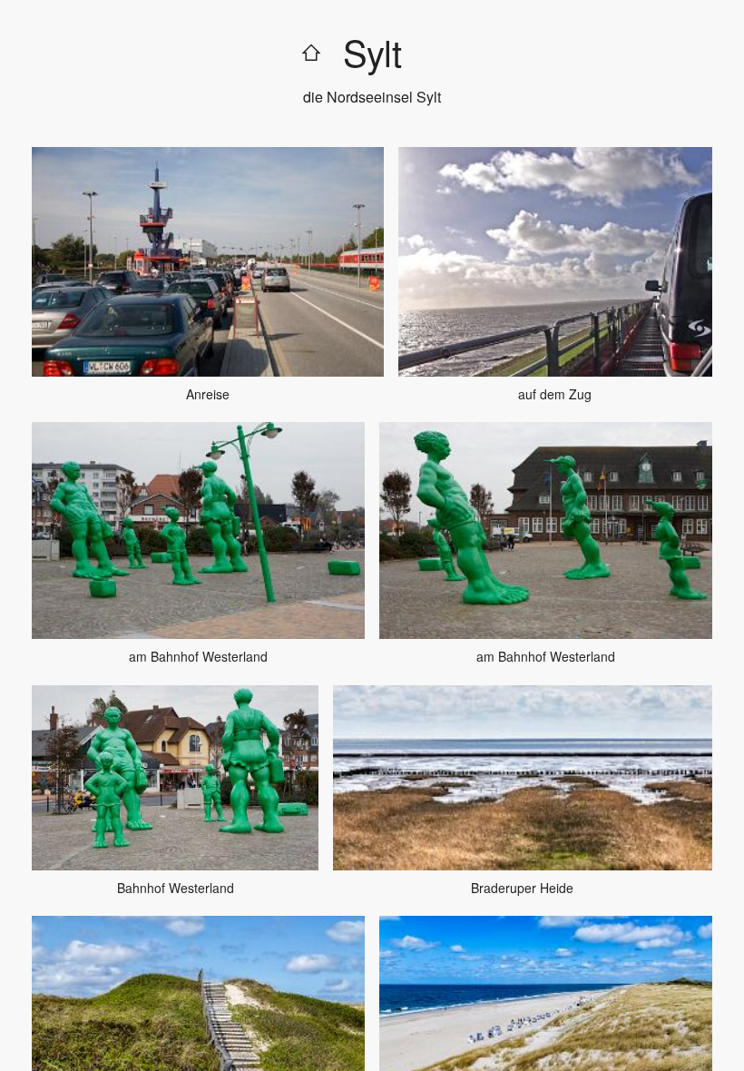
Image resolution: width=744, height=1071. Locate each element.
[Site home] (311, 52)
